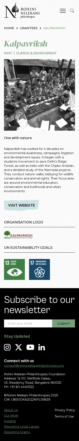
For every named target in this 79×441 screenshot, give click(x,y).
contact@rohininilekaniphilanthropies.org (34, 366)
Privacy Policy (65, 410)
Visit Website (21, 205)
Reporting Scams (17, 432)
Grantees (28, 28)
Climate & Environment (36, 53)
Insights (10, 421)
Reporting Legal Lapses (21, 427)
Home (9, 28)
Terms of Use (64, 416)
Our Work (11, 416)
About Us (11, 410)
